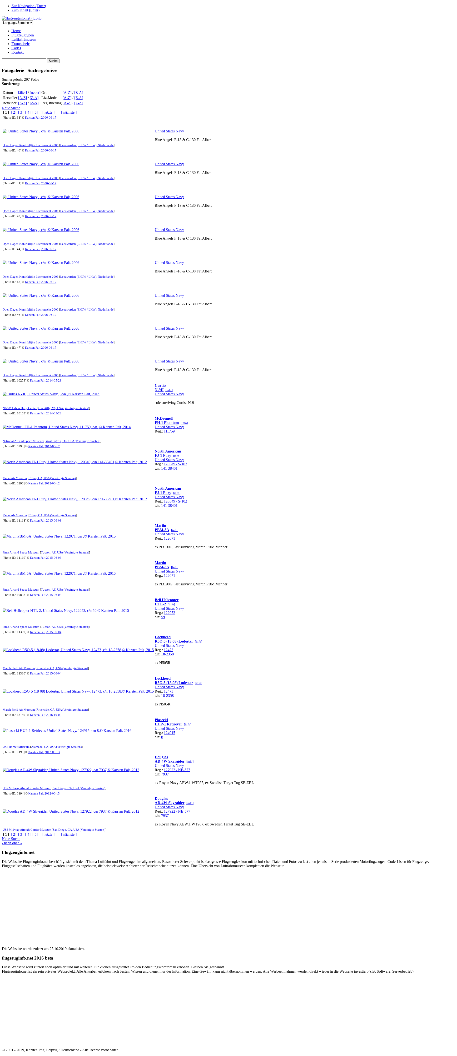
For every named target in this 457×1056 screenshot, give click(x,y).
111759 (169, 431)
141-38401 (169, 468)
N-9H (159, 390)
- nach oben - (12, 843)
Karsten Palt (32, 117)
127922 (169, 770)
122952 (169, 613)
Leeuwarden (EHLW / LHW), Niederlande (87, 145)
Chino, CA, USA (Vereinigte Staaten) (52, 478)
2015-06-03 (53, 520)
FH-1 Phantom (167, 423)
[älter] (22, 93)
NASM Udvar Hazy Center (20, 408)
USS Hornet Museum (16, 747)
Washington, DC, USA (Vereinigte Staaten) (73, 441)
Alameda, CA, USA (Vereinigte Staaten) (56, 747)
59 (163, 617)
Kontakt (17, 52)
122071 (169, 538)
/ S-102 (181, 464)
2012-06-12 (52, 446)
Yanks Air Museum (15, 478)
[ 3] (20, 112)
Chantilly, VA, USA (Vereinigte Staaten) (63, 408)
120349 (169, 464)
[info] (169, 390)
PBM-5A (162, 530)
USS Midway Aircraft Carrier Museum (27, 788)
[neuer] (35, 93)
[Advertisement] (145, 905)
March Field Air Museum (19, 668)
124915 (169, 733)
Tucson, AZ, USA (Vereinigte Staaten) (65, 552)
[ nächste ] (69, 112)
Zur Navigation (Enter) (28, 6)
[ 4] (27, 112)
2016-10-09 (53, 715)
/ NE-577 (182, 770)
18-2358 (167, 654)
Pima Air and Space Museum (21, 552)
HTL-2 (160, 604)
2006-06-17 (48, 117)
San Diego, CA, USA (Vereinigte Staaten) (79, 788)
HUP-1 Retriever (168, 724)
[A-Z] (67, 93)
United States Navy (169, 131)
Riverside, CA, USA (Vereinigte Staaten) (62, 668)
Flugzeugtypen (22, 35)
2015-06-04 (53, 632)
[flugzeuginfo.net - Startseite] (21, 18)
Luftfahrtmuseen (23, 39)
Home (16, 31)
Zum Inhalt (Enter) (25, 10)
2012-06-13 (52, 752)
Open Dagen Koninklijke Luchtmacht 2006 (31, 145)
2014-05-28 (53, 380)
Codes (16, 48)
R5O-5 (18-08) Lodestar (174, 641)
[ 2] (13, 112)
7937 (165, 774)
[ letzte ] (48, 112)
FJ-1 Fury (163, 455)
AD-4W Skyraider (169, 761)
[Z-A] (78, 93)
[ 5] (35, 112)
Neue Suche (11, 108)
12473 (168, 650)
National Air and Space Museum (23, 441)
